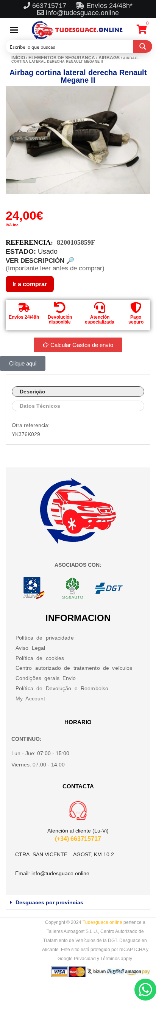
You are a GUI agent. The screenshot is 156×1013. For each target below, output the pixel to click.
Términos (110, 958)
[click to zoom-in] (78, 140)
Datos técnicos (40, 406)
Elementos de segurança (61, 57)
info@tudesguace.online (82, 13)
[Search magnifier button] (142, 46)
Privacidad (85, 958)
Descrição (32, 392)
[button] (78, 902)
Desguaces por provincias (49, 902)
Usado (48, 251)
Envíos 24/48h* (108, 5)
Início (18, 57)
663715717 (50, 5)
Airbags (109, 57)
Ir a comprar (29, 284)
